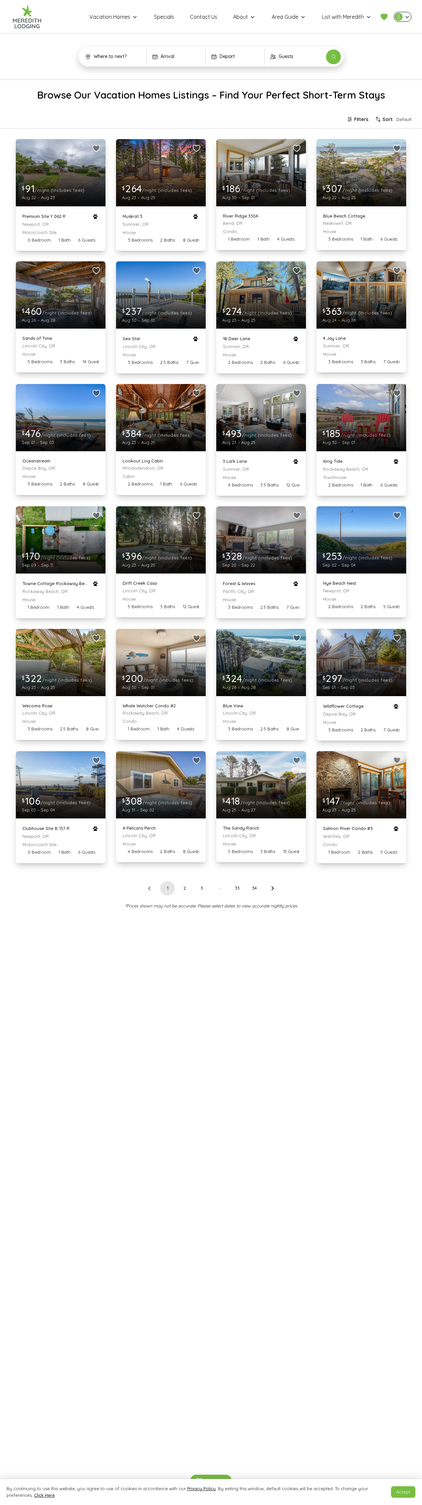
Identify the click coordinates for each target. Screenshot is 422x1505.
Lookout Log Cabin (143, 460)
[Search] (333, 56)
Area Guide (285, 17)
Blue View (233, 705)
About (240, 17)
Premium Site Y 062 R (44, 216)
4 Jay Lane (334, 338)
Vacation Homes (109, 17)
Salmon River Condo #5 (348, 828)
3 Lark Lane (235, 461)
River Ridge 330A (240, 216)
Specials (164, 17)
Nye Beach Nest (339, 583)
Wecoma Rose (37, 705)
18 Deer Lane (236, 338)
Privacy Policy (201, 1488)
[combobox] (113, 57)
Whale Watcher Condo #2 (149, 705)
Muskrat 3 (132, 216)
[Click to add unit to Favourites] (96, 148)
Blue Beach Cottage (344, 216)
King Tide (333, 461)
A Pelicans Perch (139, 828)
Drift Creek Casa (140, 583)
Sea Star (131, 338)
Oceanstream (36, 460)
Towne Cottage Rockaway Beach (55, 583)
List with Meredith (343, 17)
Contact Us (203, 17)
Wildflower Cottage (343, 706)
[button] (384, 17)
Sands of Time (37, 338)
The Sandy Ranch (241, 828)
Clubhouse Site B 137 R (46, 828)
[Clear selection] (138, 56)
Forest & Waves (239, 583)
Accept (403, 1491)
